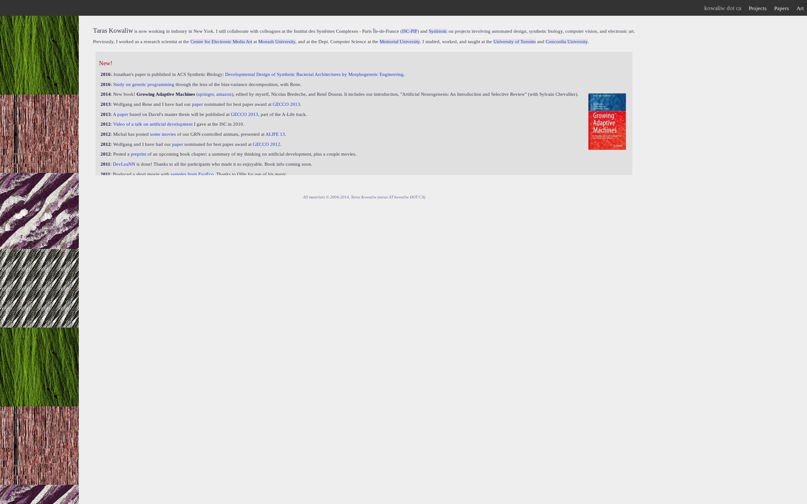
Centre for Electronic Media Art (221, 41)
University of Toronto (514, 41)
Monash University (276, 41)
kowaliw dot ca (722, 8)
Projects (758, 8)
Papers (781, 8)
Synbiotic (438, 31)
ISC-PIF (409, 31)
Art (800, 8)
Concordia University (567, 41)
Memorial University (400, 41)
